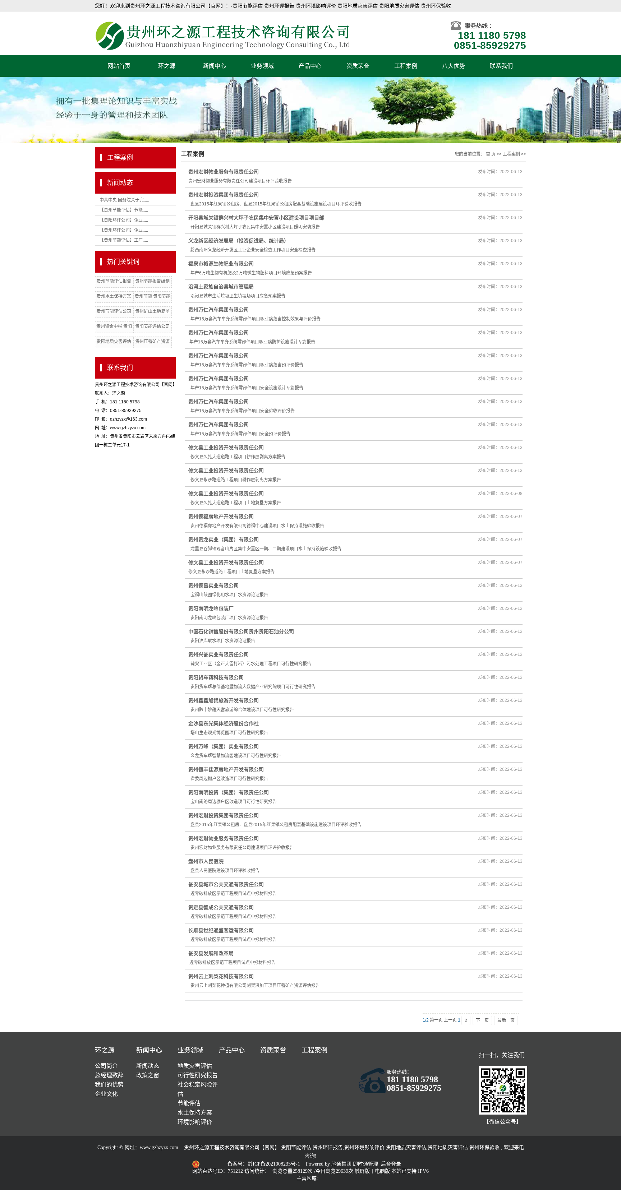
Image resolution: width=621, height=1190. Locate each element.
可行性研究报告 (198, 1075)
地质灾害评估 (195, 1066)
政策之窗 (147, 1075)
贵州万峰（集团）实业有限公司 (223, 746)
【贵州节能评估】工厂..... (124, 240)
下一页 (482, 1020)
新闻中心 (214, 66)
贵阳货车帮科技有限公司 (216, 677)
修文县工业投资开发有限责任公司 (226, 447)
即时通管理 (365, 1164)
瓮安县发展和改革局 (211, 953)
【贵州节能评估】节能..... (124, 210)
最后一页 (506, 1020)
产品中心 (310, 66)
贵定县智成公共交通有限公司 (221, 907)
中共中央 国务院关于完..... (124, 200)
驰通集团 (342, 1164)
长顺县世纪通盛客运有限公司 (221, 930)
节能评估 (189, 1103)
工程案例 (405, 66)
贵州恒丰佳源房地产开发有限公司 (226, 769)
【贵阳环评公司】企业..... (124, 220)
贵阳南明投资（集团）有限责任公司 (228, 792)
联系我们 (501, 66)
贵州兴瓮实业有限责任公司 (218, 654)
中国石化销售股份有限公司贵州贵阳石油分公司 (241, 631)
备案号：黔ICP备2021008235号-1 (264, 1164)
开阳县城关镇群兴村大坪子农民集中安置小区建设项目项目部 (256, 218)
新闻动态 (147, 1066)
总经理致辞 (109, 1075)
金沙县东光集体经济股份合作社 (223, 723)
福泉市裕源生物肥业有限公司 (221, 264)
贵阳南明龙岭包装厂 (211, 608)
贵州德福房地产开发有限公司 (221, 516)
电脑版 (382, 1171)
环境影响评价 (195, 1122)
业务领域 (262, 66)
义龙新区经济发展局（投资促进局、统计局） (238, 241)
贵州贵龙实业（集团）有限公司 (223, 539)
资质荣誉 (357, 66)
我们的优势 (109, 1085)
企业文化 (106, 1094)
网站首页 (118, 66)
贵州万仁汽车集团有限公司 (218, 309)
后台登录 (391, 1164)
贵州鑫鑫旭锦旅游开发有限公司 (223, 700)
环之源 (166, 66)
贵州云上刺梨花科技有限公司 (221, 976)
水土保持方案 (195, 1113)
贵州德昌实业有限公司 (213, 585)
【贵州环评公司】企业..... (124, 230)
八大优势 (453, 66)
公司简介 (106, 1066)
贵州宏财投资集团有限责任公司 (223, 195)
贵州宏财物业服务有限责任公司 (223, 172)
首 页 (491, 154)
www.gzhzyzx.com (159, 1147)
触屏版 (362, 1171)
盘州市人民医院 (206, 861)
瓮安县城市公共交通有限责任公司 (226, 884)
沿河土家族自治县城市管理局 (221, 287)
